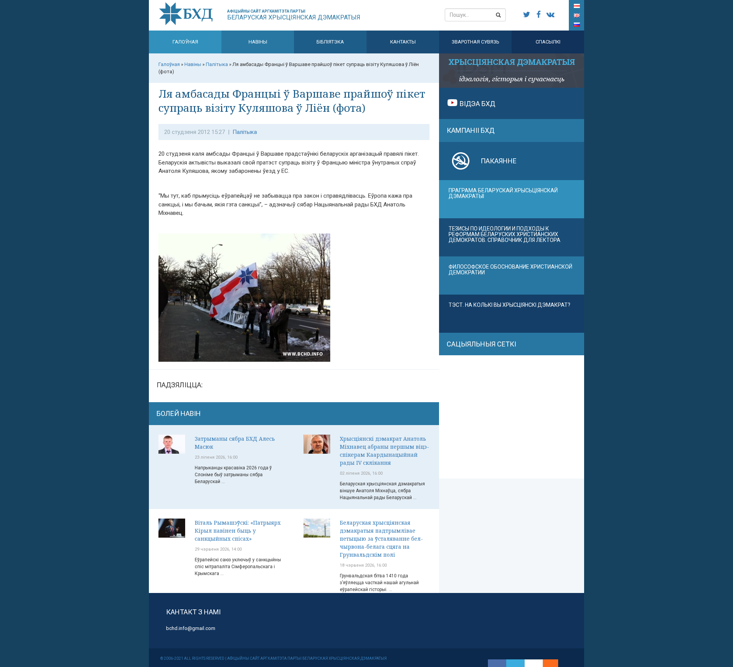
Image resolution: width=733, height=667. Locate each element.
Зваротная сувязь (475, 42)
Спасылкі (548, 42)
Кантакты (403, 42)
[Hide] (554, 663)
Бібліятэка (330, 42)
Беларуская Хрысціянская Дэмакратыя (293, 15)
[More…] (547, 663)
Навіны (258, 42)
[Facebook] (497, 663)
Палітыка (244, 132)
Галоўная (185, 42)
